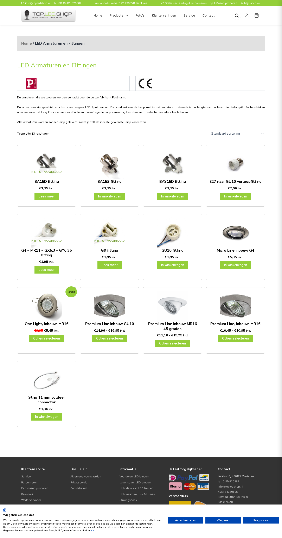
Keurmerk (27, 494)
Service (189, 15)
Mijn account (252, 3)
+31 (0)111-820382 (69, 3)
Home (98, 15)
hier (92, 530)
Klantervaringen (164, 15)
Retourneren (29, 482)
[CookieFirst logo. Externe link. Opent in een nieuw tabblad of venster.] (4, 510)
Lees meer (47, 196)
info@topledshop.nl (37, 3)
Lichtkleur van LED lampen (136, 488)
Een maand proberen (34, 488)
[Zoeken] (237, 15)
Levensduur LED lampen (135, 482)
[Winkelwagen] (256, 15)
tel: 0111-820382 (228, 481)
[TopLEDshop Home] (48, 15)
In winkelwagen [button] (109, 196)
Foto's (140, 15)
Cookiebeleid (78, 488)
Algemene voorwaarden (85, 476)
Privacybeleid (78, 482)
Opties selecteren (46, 338)
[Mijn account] (247, 15)
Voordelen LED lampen (134, 476)
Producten (117, 15)
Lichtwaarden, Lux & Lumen (137, 494)
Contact (209, 15)
